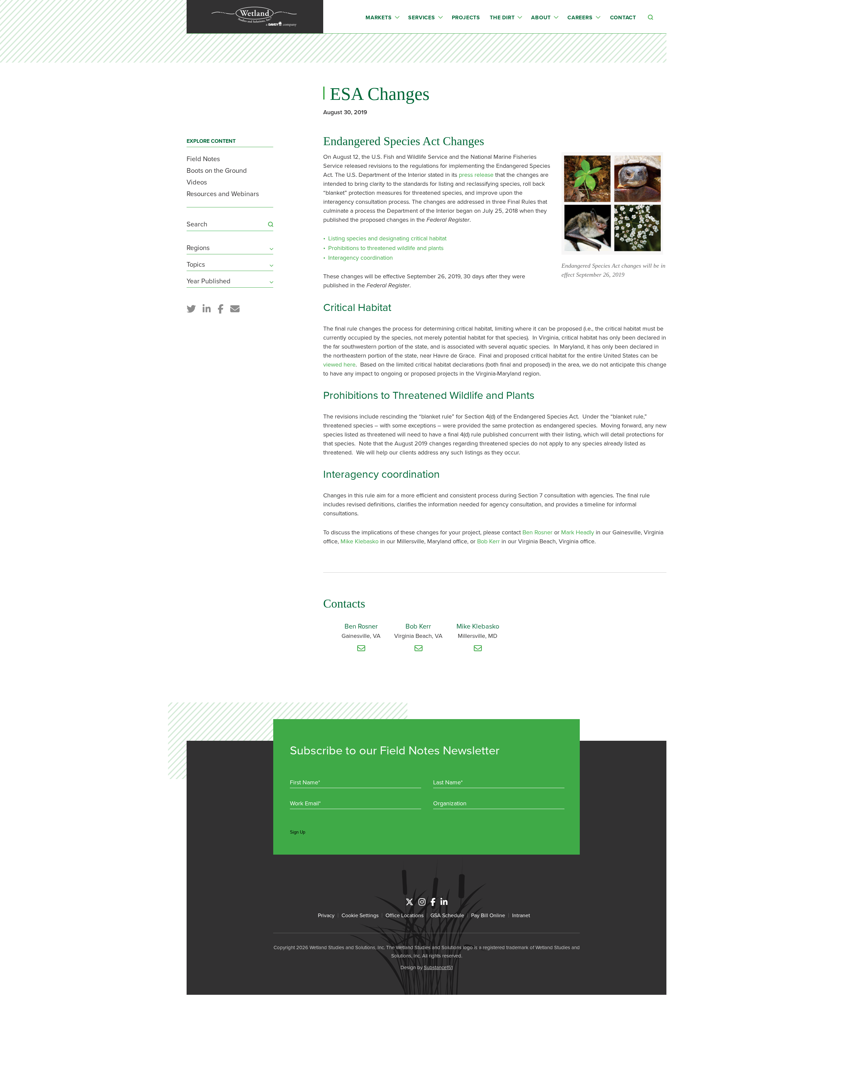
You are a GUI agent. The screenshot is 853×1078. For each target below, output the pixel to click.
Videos (197, 182)
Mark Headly (577, 532)
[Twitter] (410, 902)
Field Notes (203, 158)
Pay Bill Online (488, 915)
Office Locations (405, 915)
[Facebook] (432, 902)
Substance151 (438, 967)
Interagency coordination (360, 257)
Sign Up (297, 832)
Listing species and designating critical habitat (387, 238)
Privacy (326, 915)
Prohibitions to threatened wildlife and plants (385, 248)
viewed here (339, 364)
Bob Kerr (488, 541)
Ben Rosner (538, 532)
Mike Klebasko (360, 541)
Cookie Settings (360, 915)
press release (476, 174)
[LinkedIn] (443, 902)
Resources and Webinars (223, 193)
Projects (466, 17)
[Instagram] (422, 902)
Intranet (521, 915)
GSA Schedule (447, 915)
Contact (623, 17)
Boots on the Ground (217, 170)
